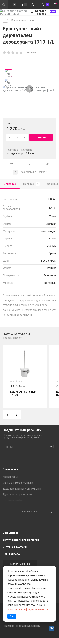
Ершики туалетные (22, 20)
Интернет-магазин (15, 547)
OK (11, 616)
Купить (41, 137)
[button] (7, 414)
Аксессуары (10, 476)
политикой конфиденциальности (27, 609)
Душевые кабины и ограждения (22, 488)
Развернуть (29, 511)
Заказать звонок (20, 564)
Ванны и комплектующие (18, 482)
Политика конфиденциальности (21, 626)
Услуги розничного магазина (21, 540)
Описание (10, 184)
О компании (10, 533)
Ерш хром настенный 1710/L (23, 393)
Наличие (30, 184)
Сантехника (10, 469)
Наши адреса (11, 554)
